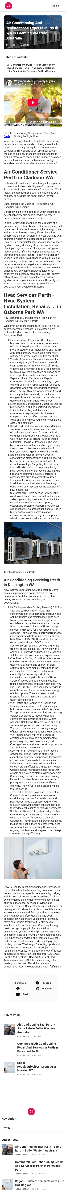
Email (25, 994)
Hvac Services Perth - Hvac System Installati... (31, 68)
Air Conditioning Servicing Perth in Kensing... (33, 71)
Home (55, 5)
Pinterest (47, 988)
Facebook (47, 983)
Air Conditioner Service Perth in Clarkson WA (31, 65)
